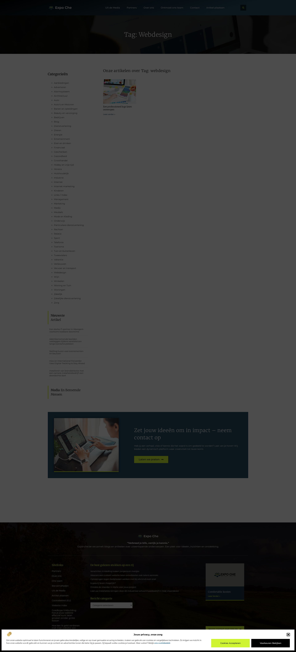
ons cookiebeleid (162, 643)
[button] (288, 634)
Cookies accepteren (230, 643)
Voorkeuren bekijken (270, 643)
